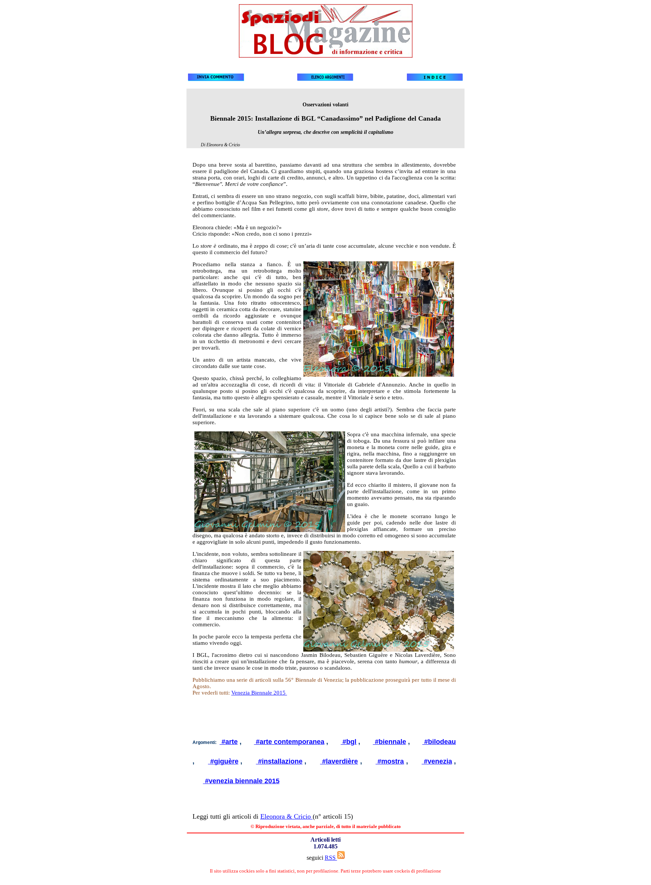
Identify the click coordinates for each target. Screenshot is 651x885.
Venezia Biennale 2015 (259, 693)
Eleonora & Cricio (286, 816)
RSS (331, 857)
